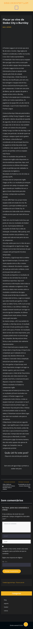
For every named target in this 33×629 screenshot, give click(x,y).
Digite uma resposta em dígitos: (12, 558)
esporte (9, 27)
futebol (6, 607)
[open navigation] (16, 8)
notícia (6, 611)
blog (4, 27)
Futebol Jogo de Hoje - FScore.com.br (13, 582)
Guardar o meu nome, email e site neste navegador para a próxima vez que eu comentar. (15, 551)
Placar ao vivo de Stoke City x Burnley (15, 21)
